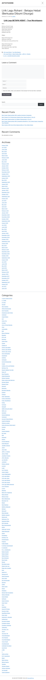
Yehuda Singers (5, 666)
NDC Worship (5, 523)
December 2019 (5, 235)
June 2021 (4, 202)
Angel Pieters (5, 316)
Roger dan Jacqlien (6, 568)
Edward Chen (5, 384)
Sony (3, 605)
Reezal (3, 562)
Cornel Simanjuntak (6, 361)
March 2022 (5, 186)
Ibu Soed (4, 433)
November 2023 (6, 172)
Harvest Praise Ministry (7, 419)
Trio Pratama (5, 637)
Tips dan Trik (5, 633)
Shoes (3, 588)
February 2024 (5, 170)
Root (3, 570)
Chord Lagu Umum (6, 351)
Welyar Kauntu (5, 662)
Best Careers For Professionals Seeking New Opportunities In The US (18, 117)
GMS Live (4, 410)
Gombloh (4, 413)
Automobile (4, 329)
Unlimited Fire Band (6, 645)
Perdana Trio (5, 537)
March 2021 (4, 208)
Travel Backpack (6, 635)
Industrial (4, 437)
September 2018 (6, 257)
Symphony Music (6, 623)
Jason (3, 447)
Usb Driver (4, 648)
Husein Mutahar (5, 431)
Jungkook (4, 462)
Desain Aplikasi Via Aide (7, 370)
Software (4, 598)
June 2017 (4, 288)
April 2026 (4, 153)
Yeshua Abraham (6, 668)
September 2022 (6, 182)
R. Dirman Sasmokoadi (7, 545)
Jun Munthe (4, 460)
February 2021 (5, 210)
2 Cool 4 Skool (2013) (7, 298)
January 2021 (5, 212)
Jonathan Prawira (6, 455)
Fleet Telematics (6, 396)
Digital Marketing (6, 376)
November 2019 (6, 237)
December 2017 (5, 276)
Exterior (3, 392)
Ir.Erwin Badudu (5, 441)
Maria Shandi (5, 494)
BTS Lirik (4, 337)
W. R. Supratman (6, 656)
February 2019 (5, 249)
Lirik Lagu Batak (6, 476)
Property (4, 541)
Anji (3, 319)
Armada (4, 323)
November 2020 (6, 217)
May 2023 (4, 180)
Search (3, 102)
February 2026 (5, 157)
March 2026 (5, 155)
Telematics (4, 627)
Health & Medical (6, 421)
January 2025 (5, 165)
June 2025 (4, 159)
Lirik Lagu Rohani (7, 52)
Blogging (4, 335)
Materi (3, 502)
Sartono (4, 582)
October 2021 (5, 194)
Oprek (3, 533)
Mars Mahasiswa (6, 498)
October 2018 (5, 255)
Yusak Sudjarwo (6, 672)
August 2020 (5, 223)
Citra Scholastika (6, 353)
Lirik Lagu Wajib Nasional (8, 484)
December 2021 (5, 192)
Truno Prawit (5, 641)
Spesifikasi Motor (6, 613)
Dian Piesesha (5, 374)
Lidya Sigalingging (6, 474)
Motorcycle (4, 517)
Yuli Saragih (4, 670)
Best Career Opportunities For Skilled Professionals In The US (16, 119)
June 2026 (4, 149)
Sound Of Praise (6, 609)
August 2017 (5, 284)
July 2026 (4, 147)
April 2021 (4, 206)
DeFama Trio (5, 368)
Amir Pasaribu (5, 310)
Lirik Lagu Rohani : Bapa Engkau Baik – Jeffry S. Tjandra (16, 54)
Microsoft (4, 511)
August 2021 (5, 198)
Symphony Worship (6, 625)
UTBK (3, 650)
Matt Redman (5, 504)
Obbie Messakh (5, 531)
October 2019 (5, 239)
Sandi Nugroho (5, 576)
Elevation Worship (6, 390)
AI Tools (4, 302)
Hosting (4, 427)
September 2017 (6, 282)
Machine (4, 490)
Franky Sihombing (6, 398)
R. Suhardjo (4, 547)
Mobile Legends (6, 515)
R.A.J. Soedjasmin (6, 549)
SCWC (3, 584)
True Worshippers (16, 52)
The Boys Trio (5, 629)
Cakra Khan (4, 341)
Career (3, 343)
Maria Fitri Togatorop (7, 492)
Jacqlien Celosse (6, 445)
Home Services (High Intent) (8, 425)
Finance (4, 394)
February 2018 (5, 272)
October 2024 (5, 168)
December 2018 (5, 251)
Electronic (4, 388)
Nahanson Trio (5, 519)
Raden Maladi (5, 554)
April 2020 (4, 231)
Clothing (4, 357)
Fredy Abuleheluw (6, 400)
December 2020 (6, 215)
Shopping (4, 590)
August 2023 (5, 178)
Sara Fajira (4, 578)
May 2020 (4, 229)
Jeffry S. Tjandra (6, 451)
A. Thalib (4, 300)
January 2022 (5, 190)
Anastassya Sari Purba (7, 312)
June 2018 (4, 264)
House (3, 429)
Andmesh (4, 314)
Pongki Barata (5, 539)
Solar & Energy (5, 601)
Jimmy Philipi (5, 453)
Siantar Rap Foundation (7, 592)
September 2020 (6, 221)
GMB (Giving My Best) (7, 408)
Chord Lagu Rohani (6, 349)
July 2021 (4, 200)
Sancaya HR (5, 574)
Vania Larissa (5, 654)
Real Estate (4, 560)
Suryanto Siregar (6, 621)
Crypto (3, 363)
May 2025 (4, 161)
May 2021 (4, 204)
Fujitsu (3, 402)
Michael (4, 509)
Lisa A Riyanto (5, 486)
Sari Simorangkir (6, 580)
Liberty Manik (5, 472)
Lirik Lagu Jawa (5, 478)
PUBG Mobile (5, 543)
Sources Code (5, 611)
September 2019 (6, 241)
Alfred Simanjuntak (6, 308)
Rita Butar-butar (6, 564)
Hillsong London (6, 423)
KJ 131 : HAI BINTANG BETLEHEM (11, 55)
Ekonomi (4, 386)
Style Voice (4, 615)
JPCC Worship (5, 457)
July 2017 (4, 286)
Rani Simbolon (5, 558)
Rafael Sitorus (5, 556)
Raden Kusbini (5, 551)
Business (4, 339)
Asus (3, 327)
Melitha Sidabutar (6, 507)
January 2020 (5, 233)
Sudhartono (4, 619)
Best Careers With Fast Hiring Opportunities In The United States (17, 125)
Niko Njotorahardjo (6, 525)
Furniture (4, 404)
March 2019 (4, 247)
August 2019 (5, 243)
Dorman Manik (5, 382)
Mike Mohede (5, 513)
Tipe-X (3, 631)
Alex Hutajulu (5, 306)
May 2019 (4, 245)
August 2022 (5, 184)
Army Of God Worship (7, 325)
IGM (3, 435)
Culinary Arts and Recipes (8, 366)
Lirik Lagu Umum (6, 482)
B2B (3, 331)
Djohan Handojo (6, 378)
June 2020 (4, 227)
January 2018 (5, 274)
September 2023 (6, 176)
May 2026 (4, 151)
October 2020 (5, 219)
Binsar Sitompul (5, 333)
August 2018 (5, 259)
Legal (3, 468)
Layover (4, 466)
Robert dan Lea (5, 566)
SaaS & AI (4, 572)
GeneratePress (30, 678)
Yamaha (4, 664)
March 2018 (4, 270)
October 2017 (5, 280)
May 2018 (4, 266)
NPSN (3, 527)
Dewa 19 (4, 372)
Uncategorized (5, 643)
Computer (4, 359)
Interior (3, 439)
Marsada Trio (5, 500)
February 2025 (5, 163)
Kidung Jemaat (5, 464)
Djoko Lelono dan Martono (8, 380)
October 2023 (5, 174)
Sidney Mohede (5, 594)
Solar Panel (4, 603)
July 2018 (4, 262)
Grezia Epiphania (6, 415)
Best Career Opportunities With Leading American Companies (17, 115)
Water (3, 658)
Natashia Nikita (5, 521)
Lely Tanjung (5, 470)
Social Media (5, 596)
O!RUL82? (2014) (6, 529)
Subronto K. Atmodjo (7, 617)
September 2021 (6, 196)
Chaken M (4, 345)
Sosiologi (4, 607)
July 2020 (4, 225)
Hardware (4, 417)
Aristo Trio (4, 321)
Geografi (4, 406)
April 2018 (4, 268)
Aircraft (3, 304)
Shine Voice (4, 586)
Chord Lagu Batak (6, 347)
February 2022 (5, 188)
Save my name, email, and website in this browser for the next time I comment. (22, 90)
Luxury (3, 488)
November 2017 (5, 278)
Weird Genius (5, 660)
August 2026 (5, 145)
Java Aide (4, 449)
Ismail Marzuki (5, 443)
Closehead (4, 355)
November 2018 (5, 253)
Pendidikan (4, 535)
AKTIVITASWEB (7, 3)
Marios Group (5, 496)
